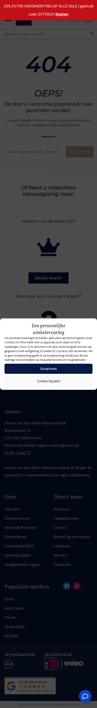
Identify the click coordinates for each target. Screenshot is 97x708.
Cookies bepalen (48, 381)
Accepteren (48, 368)
